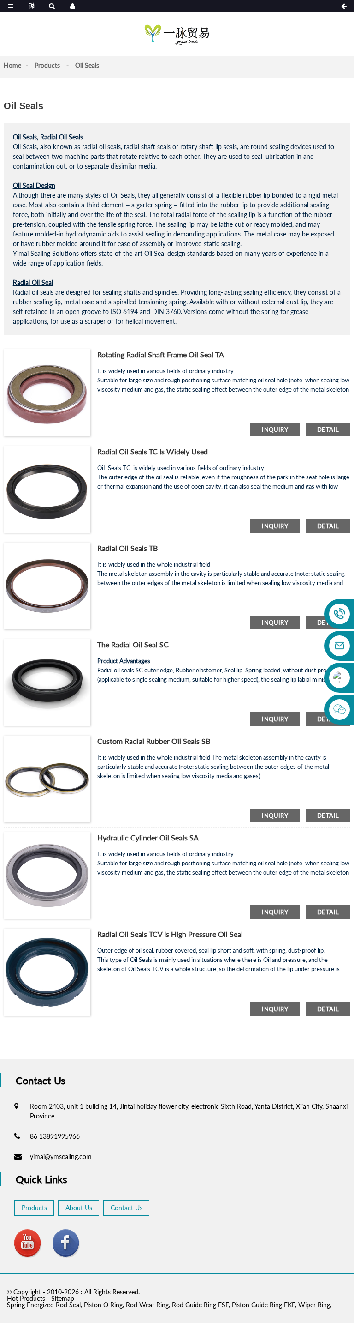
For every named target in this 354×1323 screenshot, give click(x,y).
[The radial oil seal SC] (47, 682)
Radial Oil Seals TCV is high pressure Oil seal (170, 934)
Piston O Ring (103, 1305)
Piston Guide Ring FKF (263, 1305)
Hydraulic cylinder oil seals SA (148, 837)
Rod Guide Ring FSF (200, 1305)
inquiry (275, 429)
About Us (78, 1208)
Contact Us (126, 1208)
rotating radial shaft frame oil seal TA (160, 354)
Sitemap (62, 1298)
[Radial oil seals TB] (47, 585)
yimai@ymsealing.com (61, 1156)
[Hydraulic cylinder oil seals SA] (47, 875)
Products (47, 65)
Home (12, 65)
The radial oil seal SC (133, 644)
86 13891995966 (55, 1136)
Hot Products (26, 1298)
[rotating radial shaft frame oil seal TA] (47, 392)
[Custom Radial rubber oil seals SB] (47, 778)
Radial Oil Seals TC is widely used (152, 451)
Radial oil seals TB (127, 548)
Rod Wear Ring (147, 1305)
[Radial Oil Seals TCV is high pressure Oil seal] (47, 971)
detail (328, 429)
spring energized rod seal (44, 1305)
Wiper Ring (314, 1305)
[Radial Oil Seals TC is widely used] (47, 488)
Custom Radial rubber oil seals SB (153, 741)
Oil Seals (87, 65)
